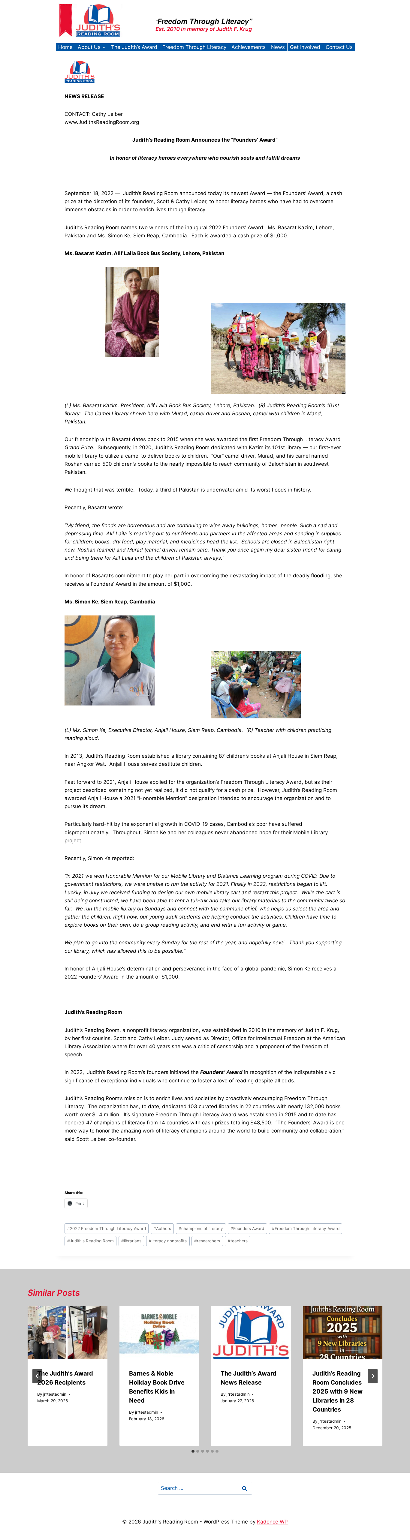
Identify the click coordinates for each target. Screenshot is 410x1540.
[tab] (192, 1451)
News (278, 47)
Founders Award (247, 1228)
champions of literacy (201, 1228)
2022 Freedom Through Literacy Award (106, 1228)
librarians (131, 1240)
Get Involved (305, 47)
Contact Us (339, 47)
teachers (238, 1240)
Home (65, 47)
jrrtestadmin (54, 1394)
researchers (207, 1240)
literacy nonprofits (168, 1240)
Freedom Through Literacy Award (305, 1228)
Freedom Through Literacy (194, 47)
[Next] (373, 1376)
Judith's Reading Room (90, 1240)
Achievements (248, 47)
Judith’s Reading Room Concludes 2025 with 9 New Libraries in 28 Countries (337, 1391)
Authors (162, 1228)
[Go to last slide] (37, 1376)
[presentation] (67, 1332)
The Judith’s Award (134, 47)
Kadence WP (272, 1522)
